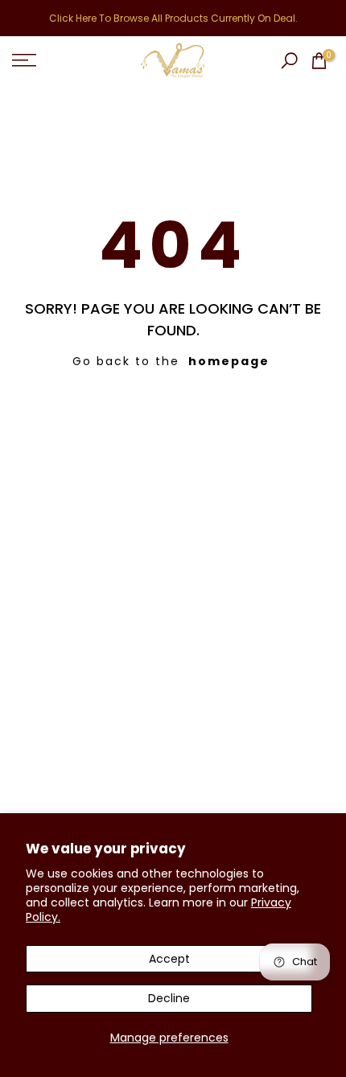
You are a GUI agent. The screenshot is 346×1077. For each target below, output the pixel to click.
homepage (229, 361)
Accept (169, 959)
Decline (169, 998)
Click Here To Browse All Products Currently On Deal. (173, 18)
